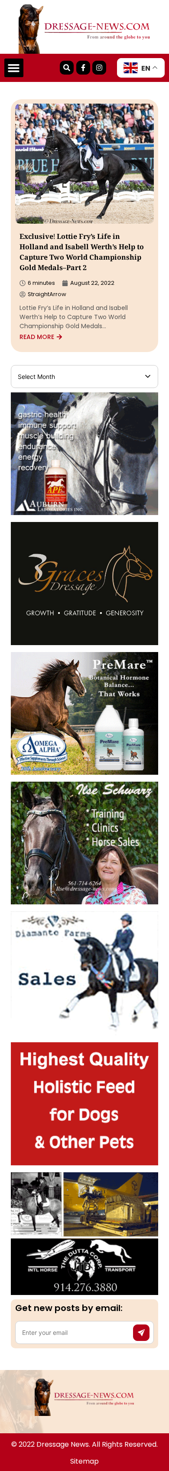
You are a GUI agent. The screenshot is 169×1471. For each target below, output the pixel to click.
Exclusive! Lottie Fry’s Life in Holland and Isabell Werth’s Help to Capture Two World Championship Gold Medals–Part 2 (82, 253)
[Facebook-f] (83, 68)
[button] (13, 68)
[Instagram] (99, 68)
